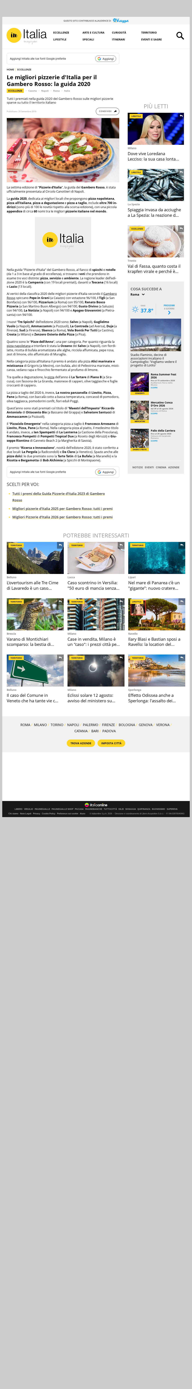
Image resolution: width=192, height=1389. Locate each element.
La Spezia (134, 204)
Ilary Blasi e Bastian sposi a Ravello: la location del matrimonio (154, 644)
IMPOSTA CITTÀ (111, 743)
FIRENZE (108, 725)
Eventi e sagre (151, 39)
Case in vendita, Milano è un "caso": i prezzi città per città (93, 644)
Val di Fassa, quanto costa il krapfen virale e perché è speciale (154, 271)
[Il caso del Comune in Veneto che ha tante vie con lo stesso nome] (35, 671)
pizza (50, 377)
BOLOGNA (127, 725)
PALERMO (90, 725)
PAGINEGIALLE (42, 809)
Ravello (133, 633)
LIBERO (18, 809)
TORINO (57, 725)
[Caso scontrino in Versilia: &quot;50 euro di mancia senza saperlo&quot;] (96, 558)
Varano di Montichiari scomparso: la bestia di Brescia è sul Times (29, 644)
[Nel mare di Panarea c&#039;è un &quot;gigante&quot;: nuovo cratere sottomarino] (156, 558)
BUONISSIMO (158, 809)
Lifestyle (59, 39)
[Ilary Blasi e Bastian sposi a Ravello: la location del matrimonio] (156, 614)
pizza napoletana (19, 346)
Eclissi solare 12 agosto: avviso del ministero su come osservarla (90, 700)
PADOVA (109, 731)
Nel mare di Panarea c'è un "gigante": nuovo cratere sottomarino (154, 588)
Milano (132, 148)
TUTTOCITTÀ (110, 809)
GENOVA (145, 725)
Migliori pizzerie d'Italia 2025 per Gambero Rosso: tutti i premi (62, 508)
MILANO (40, 725)
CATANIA (81, 731)
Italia (67, 90)
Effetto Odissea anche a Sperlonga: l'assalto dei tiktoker (151, 700)
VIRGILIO (28, 809)
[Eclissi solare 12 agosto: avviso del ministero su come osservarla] (96, 671)
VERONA (163, 725)
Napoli (45, 90)
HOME (10, 69)
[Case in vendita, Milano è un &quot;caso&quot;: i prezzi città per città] (96, 614)
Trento (132, 260)
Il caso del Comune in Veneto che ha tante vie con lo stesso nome (33, 700)
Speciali (88, 39)
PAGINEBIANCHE (93, 809)
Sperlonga (134, 690)
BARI (95, 731)
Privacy (36, 813)
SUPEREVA (172, 809)
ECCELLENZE (24, 69)
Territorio (149, 32)
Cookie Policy (48, 813)
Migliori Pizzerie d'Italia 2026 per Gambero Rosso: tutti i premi (62, 517)
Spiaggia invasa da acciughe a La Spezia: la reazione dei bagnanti (154, 215)
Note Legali (25, 813)
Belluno (11, 577)
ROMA (25, 725)
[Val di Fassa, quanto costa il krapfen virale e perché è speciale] (156, 241)
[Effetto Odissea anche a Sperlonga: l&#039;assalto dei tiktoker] (156, 671)
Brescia (11, 633)
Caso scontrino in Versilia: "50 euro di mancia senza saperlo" (93, 588)
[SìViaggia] (121, 20)
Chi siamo (13, 813)
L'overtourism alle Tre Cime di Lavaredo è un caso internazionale (32, 588)
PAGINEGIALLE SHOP (62, 809)
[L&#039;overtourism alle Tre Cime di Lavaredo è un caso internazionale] (35, 558)
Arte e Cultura (93, 32)
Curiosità (119, 32)
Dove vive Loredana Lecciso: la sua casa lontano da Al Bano (154, 159)
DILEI (121, 809)
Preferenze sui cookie (67, 813)
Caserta (32, 90)
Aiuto (82, 813)
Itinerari (118, 39)
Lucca (71, 577)
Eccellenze (61, 32)
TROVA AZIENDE (80, 743)
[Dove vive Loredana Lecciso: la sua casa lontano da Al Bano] (156, 129)
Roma (56, 90)
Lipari (132, 577)
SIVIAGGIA (130, 809)
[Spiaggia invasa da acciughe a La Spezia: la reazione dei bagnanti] (156, 185)
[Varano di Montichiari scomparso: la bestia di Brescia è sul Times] (35, 614)
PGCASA (79, 809)
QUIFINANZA (143, 809)
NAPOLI (73, 725)
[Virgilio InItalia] (26, 36)
